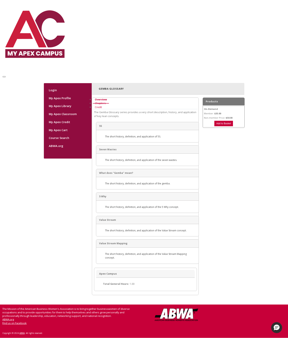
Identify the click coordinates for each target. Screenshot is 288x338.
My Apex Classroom (63, 114)
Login (53, 90)
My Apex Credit (59, 122)
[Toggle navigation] (4, 76)
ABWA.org (56, 146)
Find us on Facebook (14, 323)
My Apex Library (60, 106)
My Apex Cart (58, 130)
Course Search (59, 138)
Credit (98, 107)
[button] (276, 327)
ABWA (22, 333)
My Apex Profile (60, 98)
